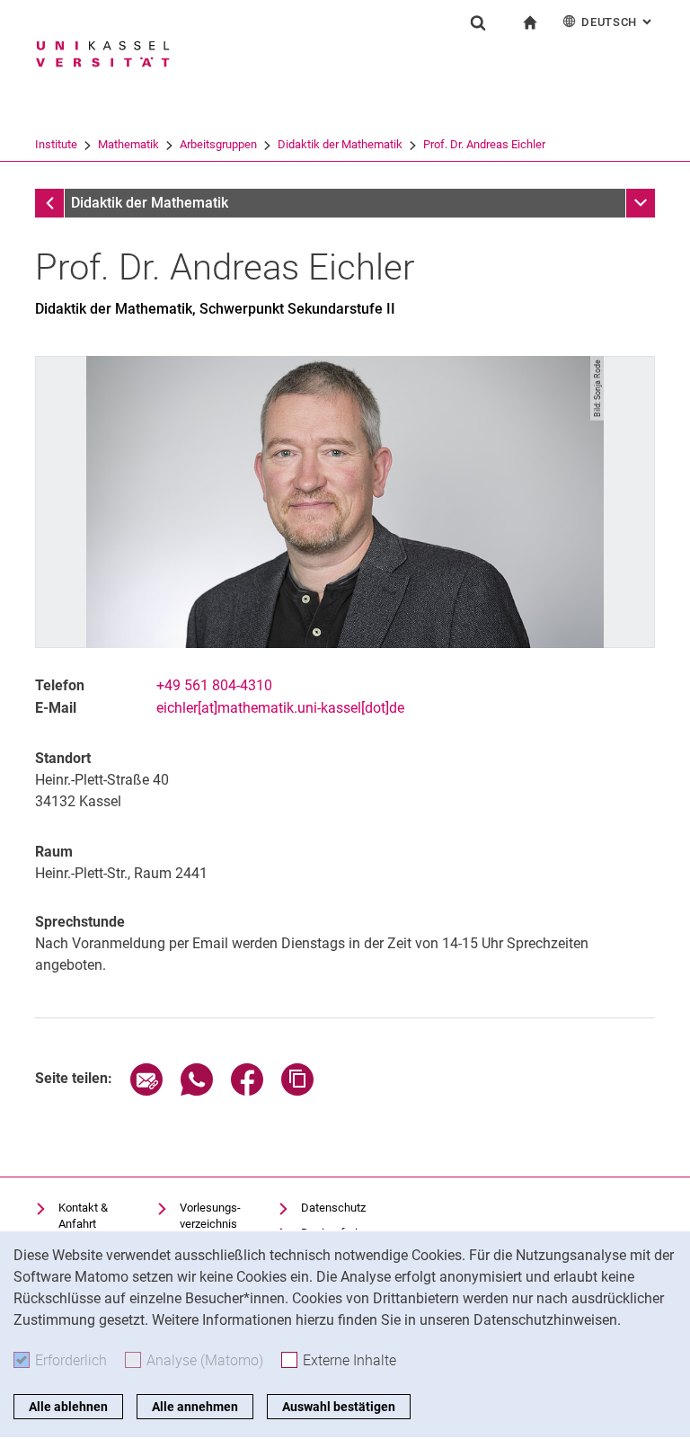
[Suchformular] (478, 22)
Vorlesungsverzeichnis (210, 1215)
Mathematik (128, 144)
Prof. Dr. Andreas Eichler (484, 144)
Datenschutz (333, 1207)
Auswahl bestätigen (338, 1406)
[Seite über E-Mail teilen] (146, 1090)
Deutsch (618, 22)
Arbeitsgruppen (218, 144)
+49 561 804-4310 (214, 685)
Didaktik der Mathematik (340, 144)
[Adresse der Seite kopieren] (297, 1090)
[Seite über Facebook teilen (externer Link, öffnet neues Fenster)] (247, 1090)
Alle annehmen (195, 1406)
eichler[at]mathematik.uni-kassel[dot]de (280, 707)
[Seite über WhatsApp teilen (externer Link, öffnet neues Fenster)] (197, 1090)
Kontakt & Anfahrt (83, 1215)
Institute (56, 144)
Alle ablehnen (68, 1406)
